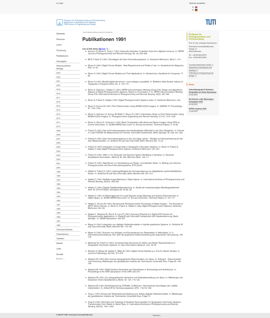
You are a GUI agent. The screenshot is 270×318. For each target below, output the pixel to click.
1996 (58, 184)
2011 (58, 122)
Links (58, 248)
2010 (58, 126)
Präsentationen (62, 234)
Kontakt (59, 254)
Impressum (156, 315)
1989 (58, 213)
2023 (58, 73)
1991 (58, 204)
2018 (58, 93)
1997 (58, 180)
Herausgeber (61, 61)
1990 (58, 208)
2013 (58, 114)
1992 (58, 200)
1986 (58, 225)
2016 (58, 101)
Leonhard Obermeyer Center (200, 65)
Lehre (59, 44)
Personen (60, 39)
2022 (58, 77)
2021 (58, 81)
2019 (58, 89)
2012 (58, 118)
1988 (58, 217)
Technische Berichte (64, 229)
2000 (58, 167)
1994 (58, 192)
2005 (58, 147)
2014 (58, 110)
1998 (58, 175)
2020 (58, 85)
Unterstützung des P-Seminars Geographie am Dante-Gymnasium (203, 90)
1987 (58, 221)
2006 (58, 143)
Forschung (61, 50)
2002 (58, 159)
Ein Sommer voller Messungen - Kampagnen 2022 (201, 100)
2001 (58, 163)
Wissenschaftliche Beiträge (63, 67)
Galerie (59, 243)
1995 (58, 188)
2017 (58, 97)
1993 (58, 196)
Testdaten (60, 238)
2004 (58, 151)
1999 (58, 171)
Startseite (60, 33)
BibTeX (102, 48)
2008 (58, 134)
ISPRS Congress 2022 (198, 108)
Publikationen (62, 55)
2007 (58, 138)
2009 (58, 130)
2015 (58, 105)
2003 (58, 155)
